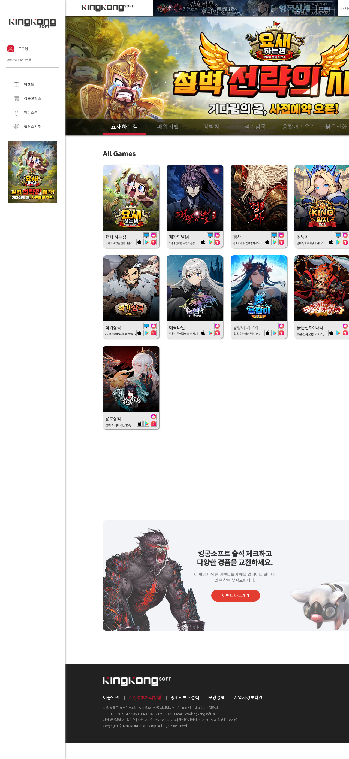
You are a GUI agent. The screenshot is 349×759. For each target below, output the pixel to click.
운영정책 (216, 697)
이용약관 (111, 697)
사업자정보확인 (248, 697)
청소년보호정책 (184, 697)
